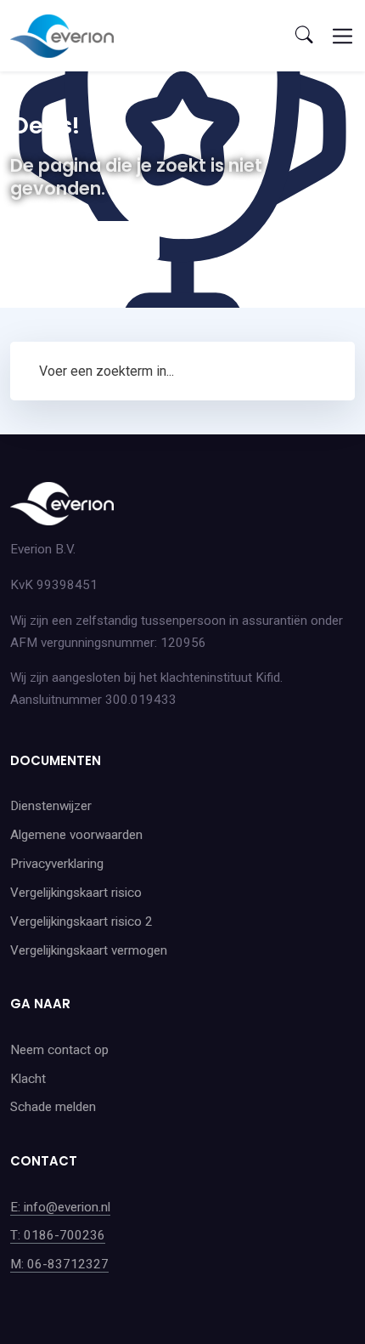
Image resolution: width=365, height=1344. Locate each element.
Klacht (28, 1078)
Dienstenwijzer (51, 806)
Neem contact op (59, 1050)
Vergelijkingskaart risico (76, 892)
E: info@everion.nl (60, 1207)
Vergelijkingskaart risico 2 (81, 921)
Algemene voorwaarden (76, 834)
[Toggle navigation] (342, 36)
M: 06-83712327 (59, 1264)
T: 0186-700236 (57, 1235)
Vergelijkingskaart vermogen (88, 950)
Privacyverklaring (57, 863)
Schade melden (53, 1106)
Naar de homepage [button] (85, 239)
